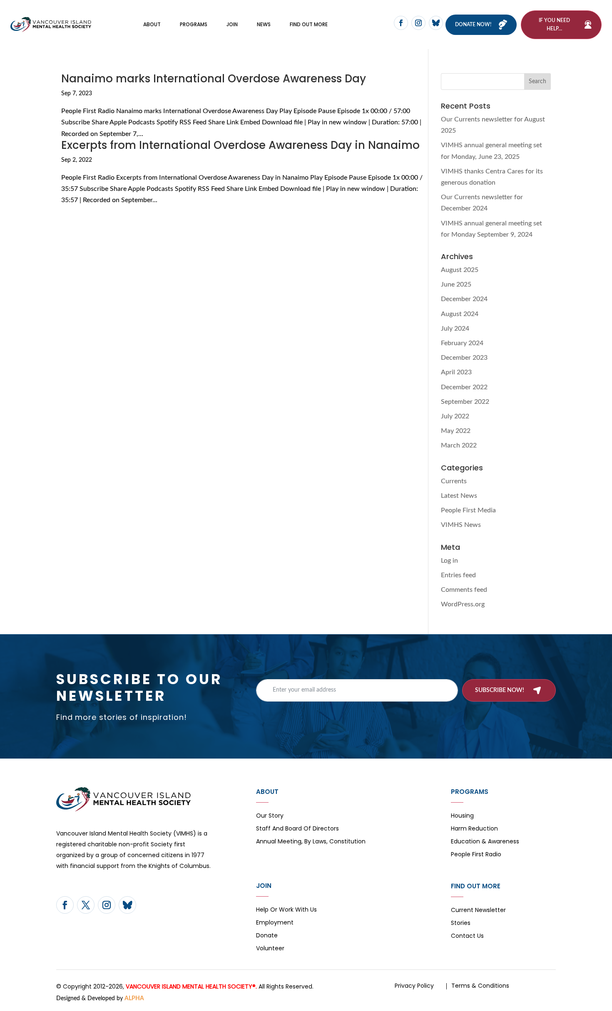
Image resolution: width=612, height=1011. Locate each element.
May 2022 (455, 431)
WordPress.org (463, 604)
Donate (267, 935)
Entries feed (458, 575)
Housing (462, 816)
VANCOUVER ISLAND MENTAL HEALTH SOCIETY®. (191, 986)
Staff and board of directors (297, 829)
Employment (275, 923)
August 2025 (459, 270)
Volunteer (270, 948)
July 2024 (455, 328)
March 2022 (459, 445)
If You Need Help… (554, 24)
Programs (193, 24)
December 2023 (464, 357)
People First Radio (476, 854)
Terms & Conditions (480, 985)
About (152, 24)
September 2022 (465, 401)
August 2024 (459, 314)
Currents (454, 481)
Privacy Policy (414, 985)
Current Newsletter (478, 910)
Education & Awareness (485, 841)
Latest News (459, 495)
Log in (449, 560)
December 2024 (464, 299)
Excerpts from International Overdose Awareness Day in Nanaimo (240, 145)
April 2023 (456, 372)
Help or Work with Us (286, 910)
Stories (460, 923)
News (264, 24)
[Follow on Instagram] (418, 23)
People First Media (468, 510)
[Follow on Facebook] (401, 23)
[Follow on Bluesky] (436, 23)
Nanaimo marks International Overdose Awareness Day (213, 78)
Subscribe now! (499, 690)
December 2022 (464, 387)
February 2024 (462, 343)
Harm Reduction (474, 829)
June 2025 (456, 284)
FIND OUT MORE (309, 24)
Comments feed (464, 589)
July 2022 (455, 416)
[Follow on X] (86, 905)
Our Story (270, 816)
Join (232, 24)
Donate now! (473, 24)
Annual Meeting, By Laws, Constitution (311, 841)
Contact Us (467, 936)
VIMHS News (461, 525)
